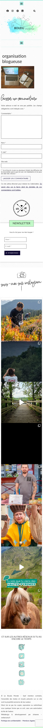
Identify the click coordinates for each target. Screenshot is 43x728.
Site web (4, 161)
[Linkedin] (22, 11)
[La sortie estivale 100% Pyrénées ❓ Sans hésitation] (21, 320)
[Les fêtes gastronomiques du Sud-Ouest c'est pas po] (21, 484)
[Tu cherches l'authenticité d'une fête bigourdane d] (21, 525)
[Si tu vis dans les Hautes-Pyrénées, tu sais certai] (21, 567)
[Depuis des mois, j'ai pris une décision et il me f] (21, 443)
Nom (3, 143)
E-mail (4, 152)
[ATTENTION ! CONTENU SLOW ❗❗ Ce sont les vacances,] (21, 402)
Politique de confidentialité (11, 721)
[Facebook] (7, 11)
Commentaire (6, 113)
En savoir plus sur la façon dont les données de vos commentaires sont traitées (21, 187)
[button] (21, 3)
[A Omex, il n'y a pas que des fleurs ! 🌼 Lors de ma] (21, 608)
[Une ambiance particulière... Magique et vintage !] (21, 361)
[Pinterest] (17, 11)
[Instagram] (12, 11)
